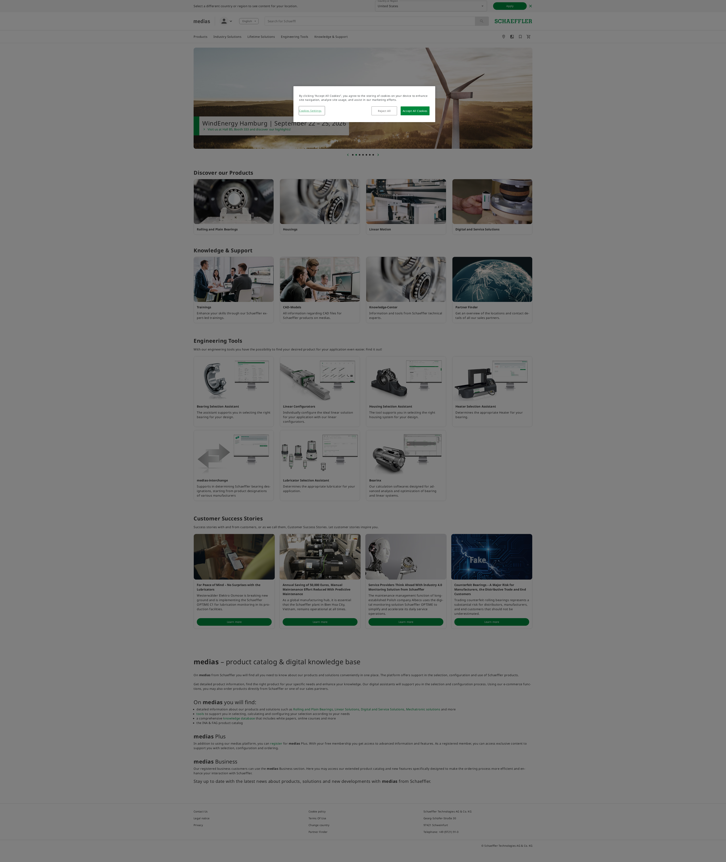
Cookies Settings (310, 110)
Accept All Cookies (415, 111)
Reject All (384, 111)
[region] (364, 104)
